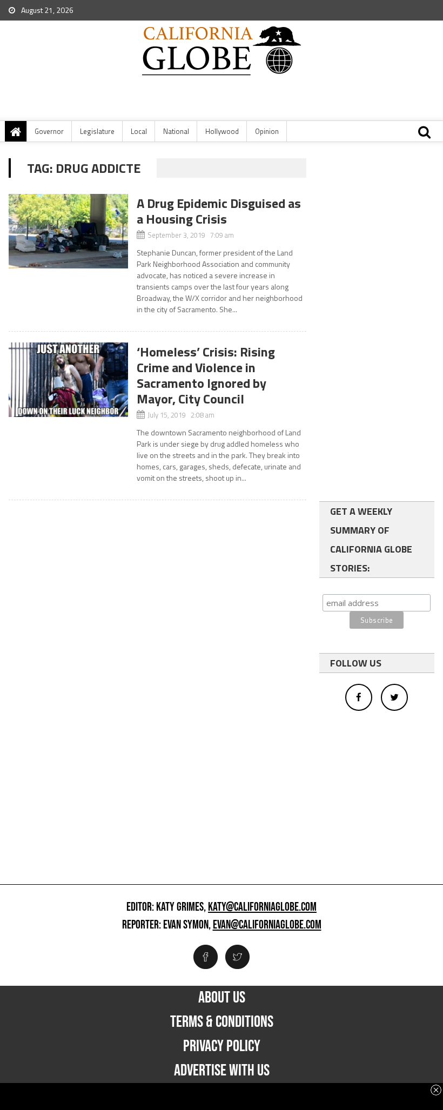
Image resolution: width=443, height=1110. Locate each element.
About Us (221, 997)
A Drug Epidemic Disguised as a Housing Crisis (219, 210)
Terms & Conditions (221, 1022)
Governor (49, 131)
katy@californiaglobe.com (262, 907)
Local (139, 131)
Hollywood (222, 131)
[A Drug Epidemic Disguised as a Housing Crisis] (68, 231)
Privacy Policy (221, 1046)
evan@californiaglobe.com (267, 925)
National (176, 131)
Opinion (267, 131)
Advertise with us (222, 1070)
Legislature (97, 131)
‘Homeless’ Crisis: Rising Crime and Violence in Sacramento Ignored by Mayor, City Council (206, 375)
